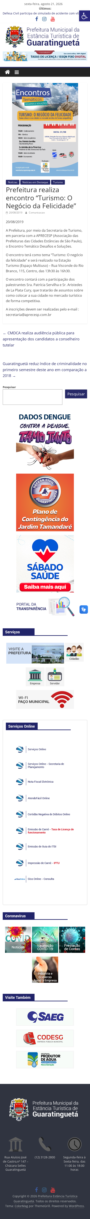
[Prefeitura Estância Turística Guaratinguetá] (7, 72)
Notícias (12, 182)
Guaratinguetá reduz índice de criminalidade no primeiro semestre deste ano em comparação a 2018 (45, 369)
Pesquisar (9, 387)
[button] (84, 15)
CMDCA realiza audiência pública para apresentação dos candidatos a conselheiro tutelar (41, 339)
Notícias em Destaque (35, 182)
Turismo (58, 182)
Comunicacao (37, 212)
